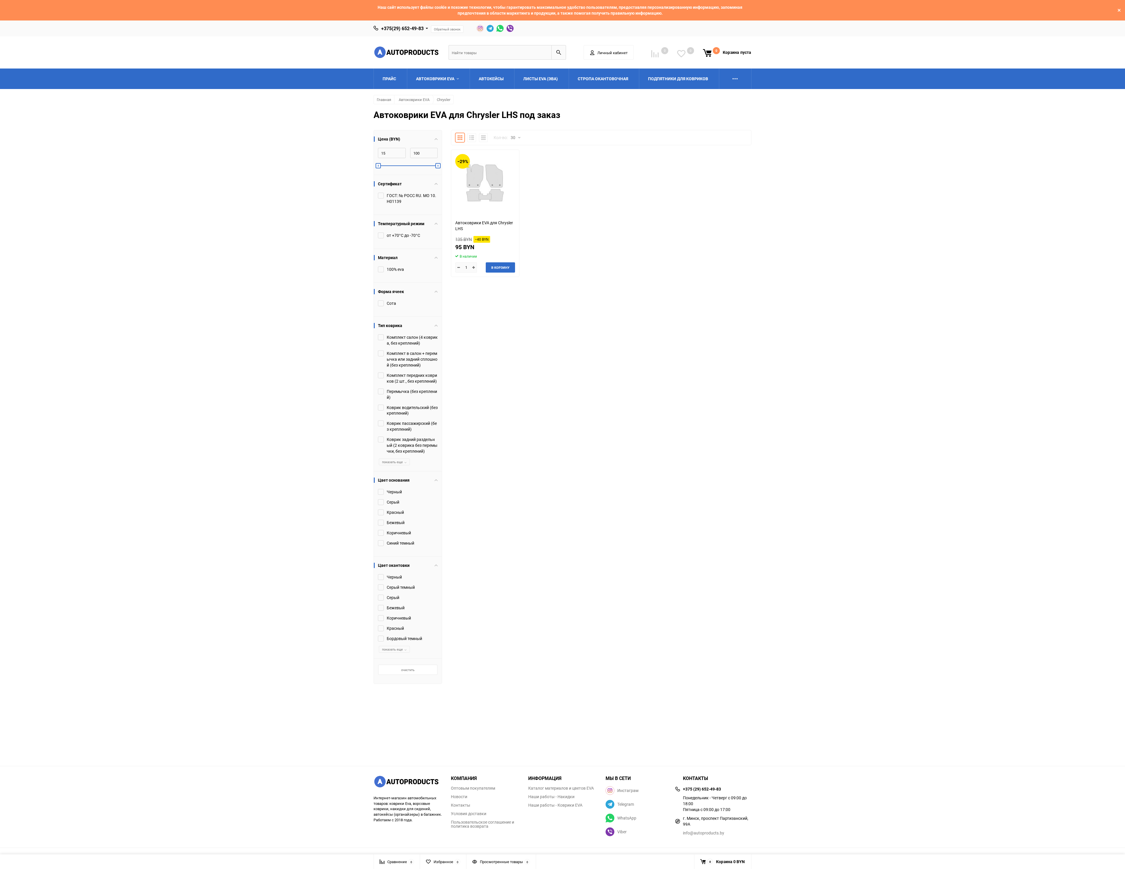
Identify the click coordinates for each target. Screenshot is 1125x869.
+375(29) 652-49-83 (402, 28)
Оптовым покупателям (473, 788)
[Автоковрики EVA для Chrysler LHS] (485, 182)
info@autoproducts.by (703, 833)
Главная (384, 99)
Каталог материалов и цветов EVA (561, 788)
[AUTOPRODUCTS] (408, 782)
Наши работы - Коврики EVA (555, 805)
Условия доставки (468, 814)
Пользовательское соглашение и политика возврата (482, 824)
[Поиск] (558, 52)
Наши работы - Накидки (551, 797)
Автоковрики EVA (414, 99)
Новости (459, 797)
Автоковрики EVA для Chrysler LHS (484, 225)
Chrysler (443, 99)
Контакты (460, 805)
